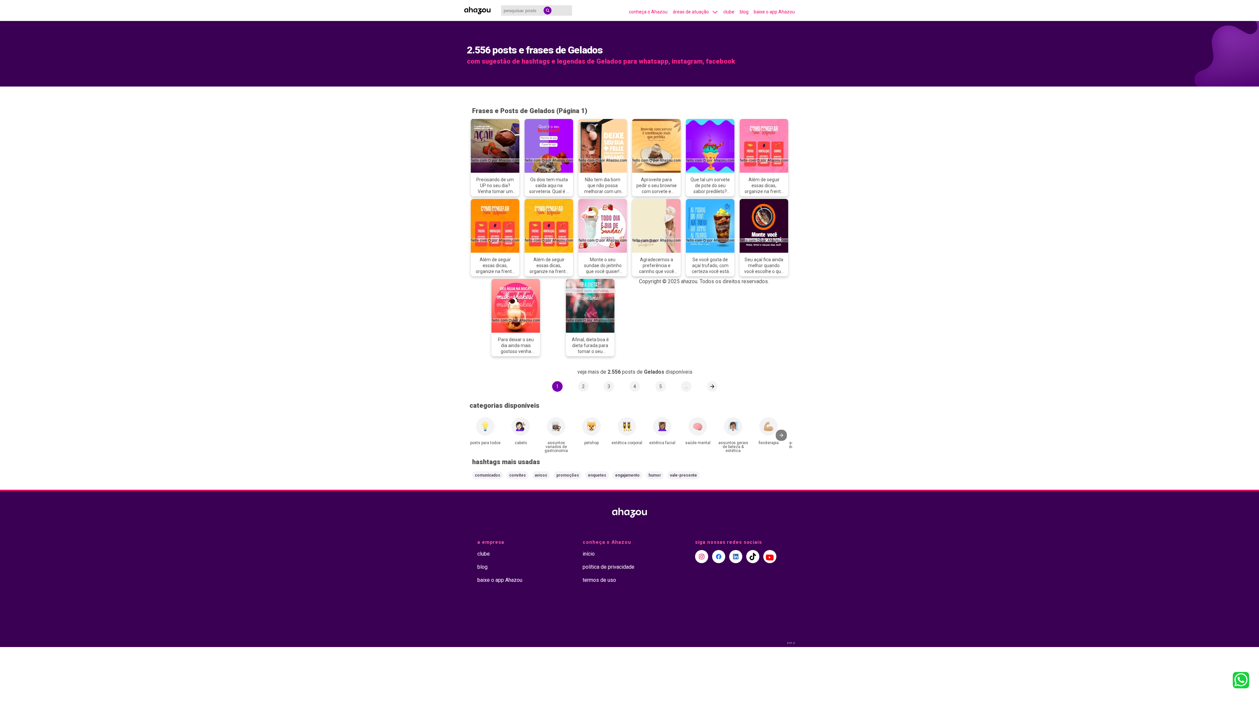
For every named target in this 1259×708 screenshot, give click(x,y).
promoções (567, 475)
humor (655, 475)
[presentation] (781, 435)
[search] (547, 10)
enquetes (597, 475)
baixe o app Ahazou (774, 11)
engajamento (627, 475)
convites (517, 475)
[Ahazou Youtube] (769, 556)
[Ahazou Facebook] (718, 556)
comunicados (487, 475)
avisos (541, 475)
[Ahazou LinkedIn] (735, 556)
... (686, 386)
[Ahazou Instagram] (701, 556)
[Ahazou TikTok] (752, 556)
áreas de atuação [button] (691, 11)
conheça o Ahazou (648, 11)
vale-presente (683, 475)
